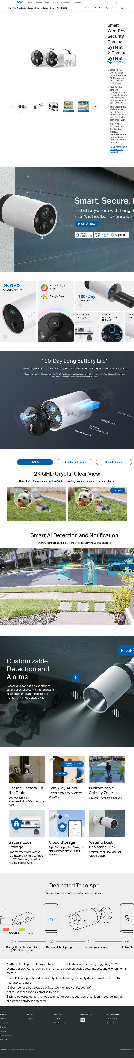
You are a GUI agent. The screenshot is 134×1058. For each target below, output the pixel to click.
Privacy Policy (112, 1019)
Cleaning (3, 1027)
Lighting (3, 1031)
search (113, 2)
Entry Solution (5, 1023)
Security (3, 1019)
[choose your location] (116, 2)
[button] (94, 107)
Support (29, 1019)
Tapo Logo (20, 2)
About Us (57, 1019)
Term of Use (111, 1023)
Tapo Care (3, 1039)
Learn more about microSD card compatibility (118, 149)
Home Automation (6, 1035)
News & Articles (59, 1023)
